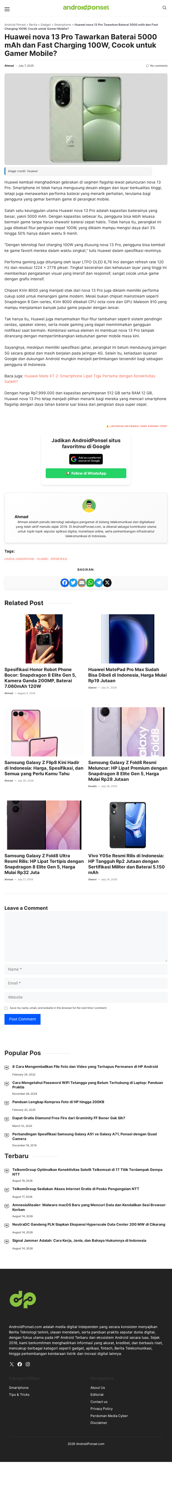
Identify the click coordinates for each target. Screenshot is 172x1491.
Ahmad (9, 65)
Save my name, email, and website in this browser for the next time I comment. (58, 1007)
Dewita (92, 786)
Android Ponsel (15, 24)
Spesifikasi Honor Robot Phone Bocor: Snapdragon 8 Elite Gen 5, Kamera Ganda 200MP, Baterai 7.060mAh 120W (40, 678)
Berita (33, 24)
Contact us (99, 1402)
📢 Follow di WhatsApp (86, 473)
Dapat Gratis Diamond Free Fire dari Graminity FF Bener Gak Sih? (68, 1118)
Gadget (46, 24)
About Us (97, 1387)
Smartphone (62, 24)
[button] (164, 8)
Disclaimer (98, 1423)
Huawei (42, 559)
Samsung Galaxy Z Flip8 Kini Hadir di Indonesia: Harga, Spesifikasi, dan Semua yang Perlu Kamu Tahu (43, 768)
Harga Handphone (19, 559)
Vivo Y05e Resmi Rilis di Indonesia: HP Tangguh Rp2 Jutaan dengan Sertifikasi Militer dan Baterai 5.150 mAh (126, 864)
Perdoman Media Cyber (109, 1416)
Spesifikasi (58, 559)
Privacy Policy (101, 1409)
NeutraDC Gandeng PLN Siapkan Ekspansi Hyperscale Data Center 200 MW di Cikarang (88, 1224)
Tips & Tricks (19, 1394)
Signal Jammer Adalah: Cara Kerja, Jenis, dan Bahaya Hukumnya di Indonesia (79, 1240)
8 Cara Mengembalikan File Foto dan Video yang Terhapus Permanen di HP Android (85, 1066)
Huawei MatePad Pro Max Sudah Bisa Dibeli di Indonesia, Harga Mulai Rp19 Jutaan (127, 675)
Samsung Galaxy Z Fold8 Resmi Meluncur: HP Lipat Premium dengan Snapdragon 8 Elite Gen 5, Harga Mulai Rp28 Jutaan (127, 771)
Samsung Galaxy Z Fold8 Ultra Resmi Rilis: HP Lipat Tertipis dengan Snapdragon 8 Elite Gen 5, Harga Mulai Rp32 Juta (44, 864)
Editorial (96, 1394)
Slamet (92, 687)
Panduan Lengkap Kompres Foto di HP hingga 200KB (58, 1102)
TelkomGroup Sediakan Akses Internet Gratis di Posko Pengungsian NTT (75, 1189)
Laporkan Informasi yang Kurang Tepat (139, 426)
